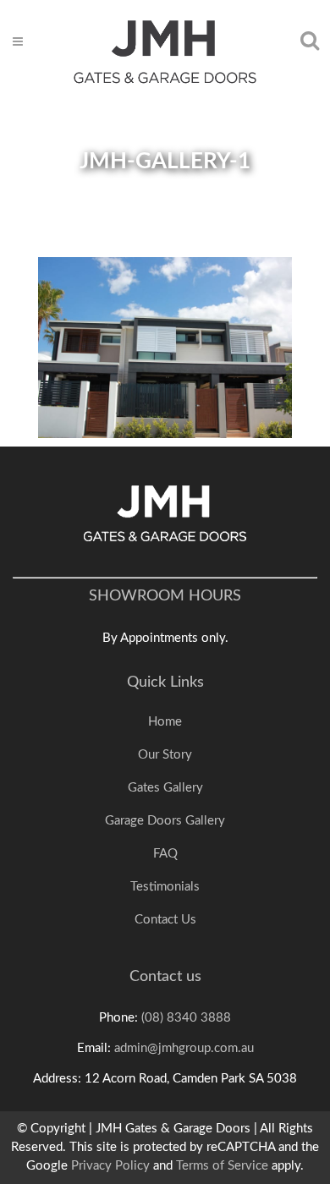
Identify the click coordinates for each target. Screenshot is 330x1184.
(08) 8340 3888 (186, 1017)
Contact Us (165, 919)
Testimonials (165, 886)
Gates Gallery (165, 787)
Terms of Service (222, 1165)
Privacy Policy (110, 1165)
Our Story (165, 754)
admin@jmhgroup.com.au (184, 1048)
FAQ (165, 853)
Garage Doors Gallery (165, 820)
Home (165, 721)
